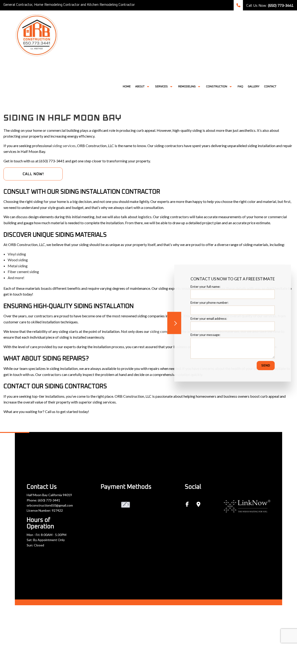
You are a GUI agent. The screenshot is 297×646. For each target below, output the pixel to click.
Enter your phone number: (209, 302)
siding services (64, 145)
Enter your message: (205, 334)
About (140, 86)
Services (161, 86)
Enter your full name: (205, 286)
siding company (162, 331)
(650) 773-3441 (49, 500)
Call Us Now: (269, 5)
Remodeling (187, 86)
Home (127, 86)
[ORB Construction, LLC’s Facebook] (187, 504)
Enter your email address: (208, 318)
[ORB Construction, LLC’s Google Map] (198, 504)
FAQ (240, 86)
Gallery (253, 86)
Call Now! (33, 174)
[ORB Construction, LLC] (37, 33)
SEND (265, 365)
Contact (270, 86)
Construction (216, 86)
